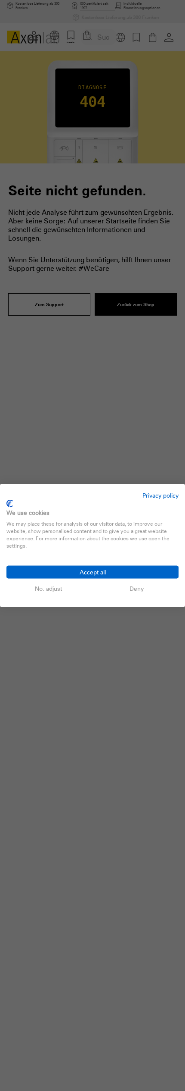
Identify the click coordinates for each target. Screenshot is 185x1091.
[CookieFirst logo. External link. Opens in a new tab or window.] (9, 503)
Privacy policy (160, 495)
